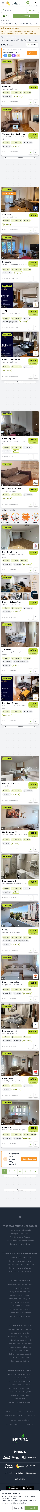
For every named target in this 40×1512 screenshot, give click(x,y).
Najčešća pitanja (13, 1424)
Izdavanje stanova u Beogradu (20, 1258)
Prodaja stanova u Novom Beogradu (20, 1241)
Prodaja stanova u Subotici (20, 1295)
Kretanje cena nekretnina (20, 1395)
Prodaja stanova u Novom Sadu (20, 1285)
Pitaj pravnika (20, 1399)
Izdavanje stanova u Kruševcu (20, 1347)
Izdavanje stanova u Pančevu (20, 1351)
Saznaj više (18, 1508)
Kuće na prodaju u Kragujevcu (20, 1381)
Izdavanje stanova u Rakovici (20, 1271)
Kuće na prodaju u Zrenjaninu (20, 1388)
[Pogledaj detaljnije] (20, 71)
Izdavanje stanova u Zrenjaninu (20, 1344)
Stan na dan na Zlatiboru (20, 1361)
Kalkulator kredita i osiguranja (20, 1402)
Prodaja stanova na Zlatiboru (20, 1313)
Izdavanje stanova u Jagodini (20, 1354)
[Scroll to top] (20, 1217)
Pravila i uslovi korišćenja (20, 1420)
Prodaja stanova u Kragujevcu (20, 1292)
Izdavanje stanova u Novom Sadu (20, 1330)
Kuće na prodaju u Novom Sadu (20, 1374)
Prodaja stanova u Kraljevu (20, 1316)
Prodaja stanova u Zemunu (20, 1237)
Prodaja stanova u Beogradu (20, 1230)
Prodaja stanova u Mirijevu (20, 1244)
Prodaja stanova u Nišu (20, 1288)
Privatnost (29, 1424)
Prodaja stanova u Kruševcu (20, 1306)
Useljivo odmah (25, 23)
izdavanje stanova (11, 37)
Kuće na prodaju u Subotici (20, 1385)
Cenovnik (31, 1416)
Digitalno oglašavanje (14, 1416)
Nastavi (32, 1508)
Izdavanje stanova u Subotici (20, 1340)
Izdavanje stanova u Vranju (20, 1358)
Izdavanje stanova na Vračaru (20, 1268)
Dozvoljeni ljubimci (9, 23)
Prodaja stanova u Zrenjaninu (20, 1299)
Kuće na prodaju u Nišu (20, 1378)
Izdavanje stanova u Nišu (20, 1333)
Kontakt (30, 1411)
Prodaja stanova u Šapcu (20, 1302)
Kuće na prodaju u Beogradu (20, 1392)
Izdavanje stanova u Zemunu (20, 1261)
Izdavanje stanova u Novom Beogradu (20, 1265)
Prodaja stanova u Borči (20, 1234)
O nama (19, 1411)
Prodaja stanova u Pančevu (20, 1309)
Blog (8, 1411)
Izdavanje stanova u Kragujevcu (20, 1337)
